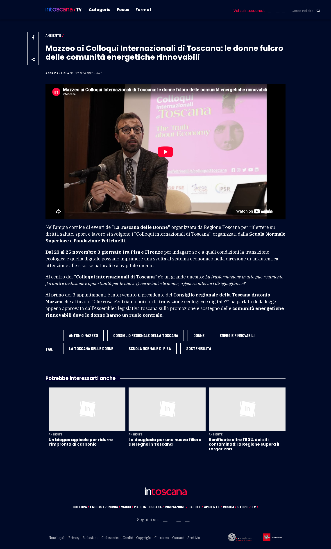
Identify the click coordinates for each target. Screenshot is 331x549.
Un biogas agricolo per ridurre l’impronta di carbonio (81, 442)
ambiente (213, 507)
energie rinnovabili (237, 335)
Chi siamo (161, 538)
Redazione (90, 538)
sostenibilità (198, 348)
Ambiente (53, 35)
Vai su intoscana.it (249, 10)
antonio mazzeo (83, 335)
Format (143, 9)
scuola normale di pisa (150, 348)
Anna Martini (55, 73)
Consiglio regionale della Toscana (145, 335)
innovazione (176, 507)
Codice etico (111, 538)
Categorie (100, 9)
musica (229, 507)
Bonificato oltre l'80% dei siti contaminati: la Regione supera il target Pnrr (244, 444)
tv (255, 507)
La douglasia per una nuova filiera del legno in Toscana (165, 442)
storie (244, 507)
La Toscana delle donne (91, 348)
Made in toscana (149, 507)
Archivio (193, 538)
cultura (81, 507)
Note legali (57, 538)
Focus (123, 9)
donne (198, 335)
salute (195, 507)
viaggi (127, 507)
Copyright (143, 538)
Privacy (73, 538)
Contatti (178, 538)
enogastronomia (105, 507)
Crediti (128, 538)
